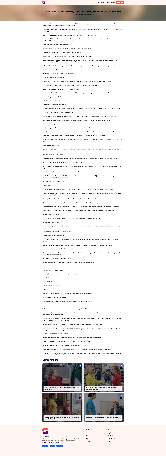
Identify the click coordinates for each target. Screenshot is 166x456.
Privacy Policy (109, 433)
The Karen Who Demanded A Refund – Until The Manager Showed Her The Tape (101, 388)
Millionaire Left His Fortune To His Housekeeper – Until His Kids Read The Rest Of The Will (62, 418)
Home (87, 433)
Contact (88, 441)
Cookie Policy (109, 435)
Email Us (108, 441)
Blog (87, 435)
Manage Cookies (110, 438)
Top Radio (46, 436)
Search (87, 438)
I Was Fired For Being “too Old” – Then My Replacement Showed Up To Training (62, 388)
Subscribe (120, 2)
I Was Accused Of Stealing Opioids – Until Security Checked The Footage (103, 418)
